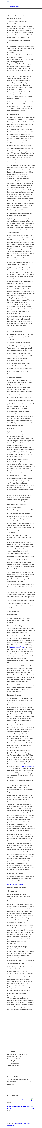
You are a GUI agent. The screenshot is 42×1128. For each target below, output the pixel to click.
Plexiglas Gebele (18, 1123)
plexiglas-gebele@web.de (17, 647)
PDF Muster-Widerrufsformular (16, 884)
